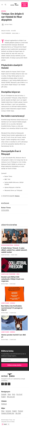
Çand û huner (5, 303)
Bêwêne (3, 11)
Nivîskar (16, 245)
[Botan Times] (2, 24)
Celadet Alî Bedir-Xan (7, 413)
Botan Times (8, 24)
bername (8, 411)
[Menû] (2, 5)
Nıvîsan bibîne (5, 210)
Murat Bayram (5, 254)
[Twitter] (6, 384)
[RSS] (9, 384)
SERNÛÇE (12, 303)
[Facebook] (2, 384)
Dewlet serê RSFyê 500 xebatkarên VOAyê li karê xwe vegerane (12, 279)
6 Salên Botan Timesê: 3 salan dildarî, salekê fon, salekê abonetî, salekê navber (14, 250)
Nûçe (18, 274)
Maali (13, 421)
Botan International (7, 245)
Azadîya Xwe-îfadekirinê (8, 274)
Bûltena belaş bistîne (24, 4)
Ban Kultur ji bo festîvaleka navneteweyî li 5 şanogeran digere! (11, 308)
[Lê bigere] (5, 5)
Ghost (8, 421)
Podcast (20, 411)
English (14, 411)
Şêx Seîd (18, 413)
